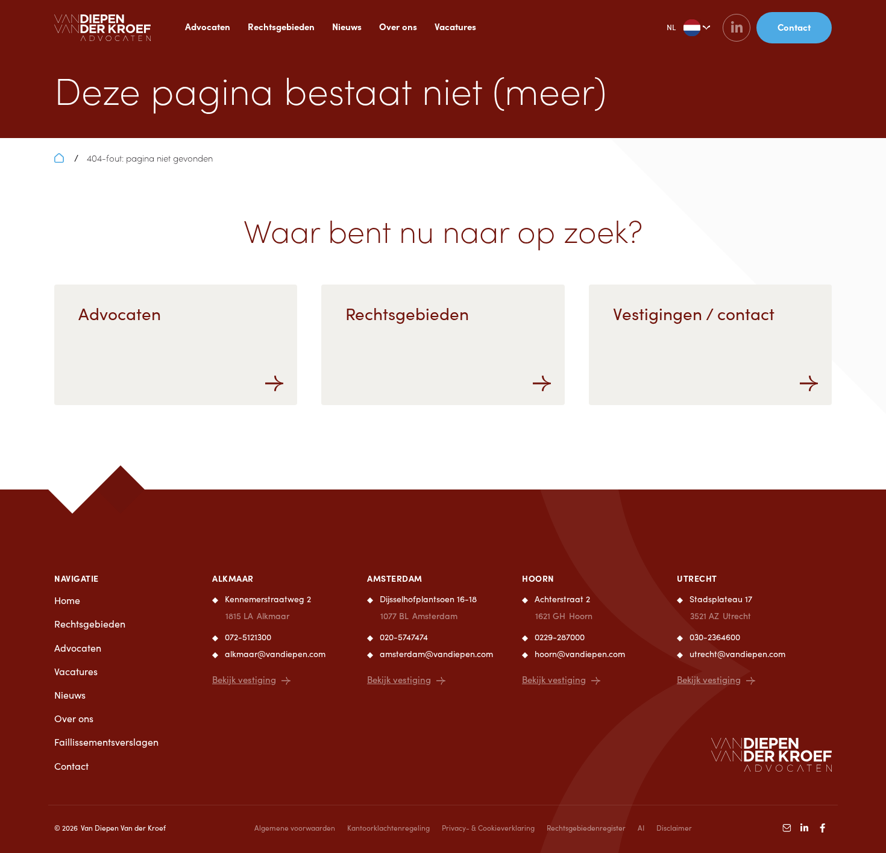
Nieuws (347, 26)
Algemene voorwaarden (294, 828)
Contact (71, 766)
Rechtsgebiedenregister (586, 828)
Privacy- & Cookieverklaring (488, 828)
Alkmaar (233, 578)
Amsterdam (395, 578)
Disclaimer (674, 828)
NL (671, 27)
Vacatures (455, 26)
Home (67, 600)
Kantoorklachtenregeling (388, 828)
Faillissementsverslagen (106, 741)
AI (641, 828)
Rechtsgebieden (281, 26)
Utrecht (697, 578)
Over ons (398, 26)
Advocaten (207, 26)
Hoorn (538, 578)
